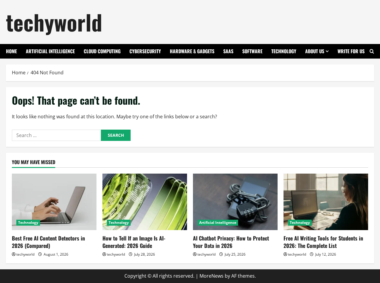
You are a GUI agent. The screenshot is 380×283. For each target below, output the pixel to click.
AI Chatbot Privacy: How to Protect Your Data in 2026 (231, 241)
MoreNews (212, 276)
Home (11, 51)
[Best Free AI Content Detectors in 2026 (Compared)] (54, 202)
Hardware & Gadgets (192, 51)
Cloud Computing (102, 51)
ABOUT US (314, 51)
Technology (283, 51)
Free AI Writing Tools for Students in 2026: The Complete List (323, 241)
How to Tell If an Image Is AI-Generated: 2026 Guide (133, 241)
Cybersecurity (145, 51)
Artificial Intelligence (50, 51)
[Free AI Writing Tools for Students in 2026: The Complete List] (326, 202)
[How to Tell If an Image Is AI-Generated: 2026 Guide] (144, 202)
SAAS (228, 51)
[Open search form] (372, 51)
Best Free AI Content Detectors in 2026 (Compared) (48, 241)
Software (252, 51)
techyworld (54, 22)
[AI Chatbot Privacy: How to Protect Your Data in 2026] (235, 202)
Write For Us (351, 51)
